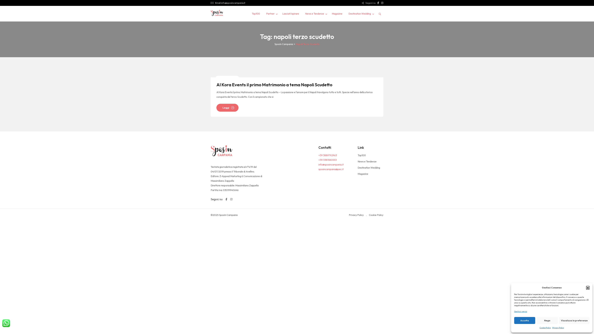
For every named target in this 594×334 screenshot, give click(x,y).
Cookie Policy (545, 328)
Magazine (337, 13)
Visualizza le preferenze (574, 320)
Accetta (524, 320)
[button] (587, 287)
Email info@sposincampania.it (230, 2)
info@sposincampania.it (331, 164)
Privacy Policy (558, 328)
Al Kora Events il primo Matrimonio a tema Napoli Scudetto (274, 84)
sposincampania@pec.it (331, 169)
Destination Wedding (360, 13)
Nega (547, 320)
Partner (270, 13)
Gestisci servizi (520, 311)
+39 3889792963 (328, 155)
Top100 (256, 13)
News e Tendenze (314, 13)
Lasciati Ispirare (290, 13)
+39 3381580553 (328, 159)
